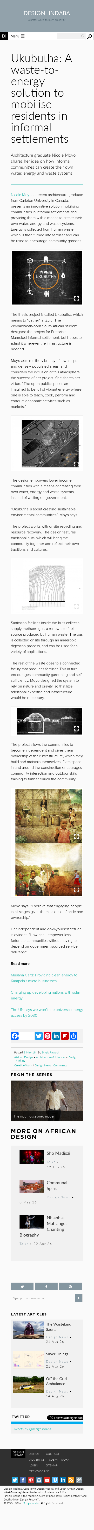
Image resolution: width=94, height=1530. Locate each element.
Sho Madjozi (58, 1153)
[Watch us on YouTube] (47, 1480)
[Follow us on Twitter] (22, 1287)
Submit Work (59, 1460)
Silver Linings (57, 1354)
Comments (60, 1065)
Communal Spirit (57, 1185)
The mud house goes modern (34, 1116)
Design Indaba (31, 1503)
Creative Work (23, 1065)
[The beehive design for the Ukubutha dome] (47, 586)
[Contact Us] (79, 1480)
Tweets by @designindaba (32, 1428)
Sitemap (52, 1465)
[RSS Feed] (71, 1480)
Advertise (36, 1460)
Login (33, 1465)
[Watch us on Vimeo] (55, 1480)
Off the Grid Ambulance (56, 1381)
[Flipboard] (65, 1036)
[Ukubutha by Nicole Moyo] (47, 278)
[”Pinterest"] (70, 1287)
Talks (51, 1161)
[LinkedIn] (56, 1036)
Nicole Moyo (21, 194)
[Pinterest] (47, 1036)
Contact (52, 1454)
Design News (43, 1065)
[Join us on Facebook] (46, 1287)
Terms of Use (39, 1471)
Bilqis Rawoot (50, 1052)
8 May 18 (30, 1052)
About (34, 1454)
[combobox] (71, 36)
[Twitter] (39, 1036)
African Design (23, 1057)
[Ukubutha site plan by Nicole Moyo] (47, 443)
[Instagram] (39, 1480)
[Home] (47, 13)
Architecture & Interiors (50, 1057)
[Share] (73, 1036)
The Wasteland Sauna (58, 1326)
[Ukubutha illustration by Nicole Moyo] (47, 816)
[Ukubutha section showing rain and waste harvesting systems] (47, 721)
